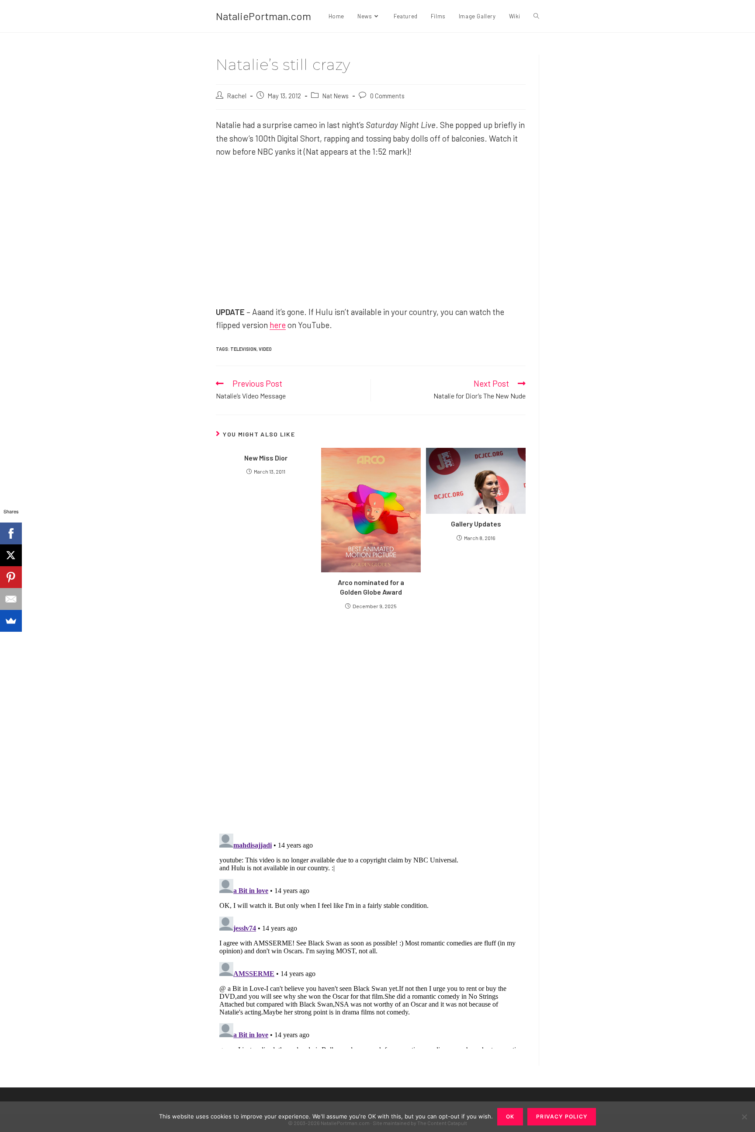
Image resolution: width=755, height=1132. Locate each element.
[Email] (11, 599)
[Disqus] (371, 939)
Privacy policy (561, 1116)
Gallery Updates (476, 523)
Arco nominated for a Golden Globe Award (371, 587)
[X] (11, 555)
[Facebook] (11, 533)
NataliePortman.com (263, 16)
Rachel (236, 96)
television (243, 349)
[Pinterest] (11, 577)
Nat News (335, 96)
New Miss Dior (265, 457)
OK (510, 1116)
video (265, 349)
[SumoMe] (11, 621)
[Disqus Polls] (371, 721)
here (278, 325)
